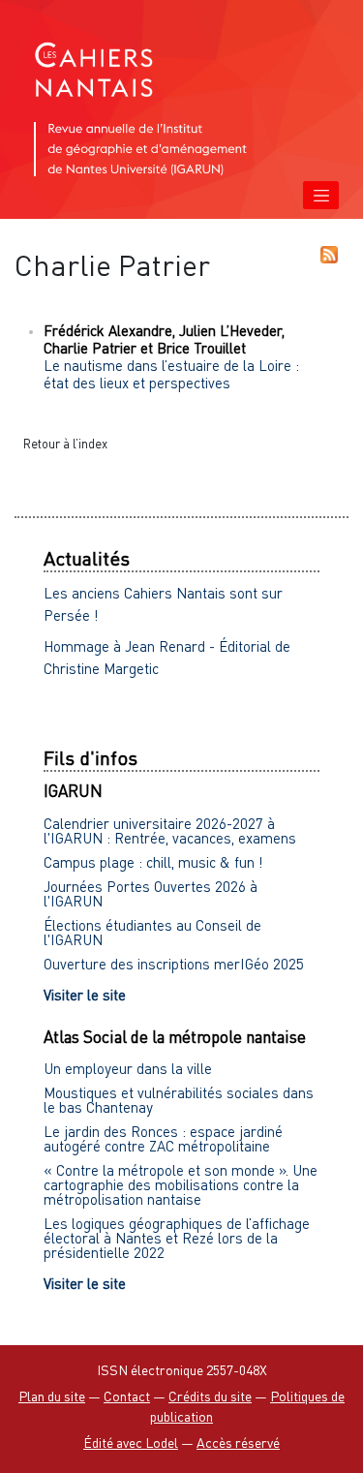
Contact (127, 1396)
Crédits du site (210, 1396)
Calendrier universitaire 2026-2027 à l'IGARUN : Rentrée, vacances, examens (170, 830)
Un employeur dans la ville (128, 1068)
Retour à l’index (65, 443)
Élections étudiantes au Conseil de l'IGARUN (152, 932)
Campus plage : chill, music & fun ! (153, 862)
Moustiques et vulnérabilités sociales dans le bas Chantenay (179, 1100)
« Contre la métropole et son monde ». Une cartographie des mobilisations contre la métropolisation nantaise (181, 1184)
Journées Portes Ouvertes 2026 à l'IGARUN (150, 893)
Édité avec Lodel (130, 1442)
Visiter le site (85, 994)
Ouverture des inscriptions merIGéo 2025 (174, 963)
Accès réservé (238, 1442)
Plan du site (51, 1396)
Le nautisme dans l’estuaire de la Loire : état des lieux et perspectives (171, 373)
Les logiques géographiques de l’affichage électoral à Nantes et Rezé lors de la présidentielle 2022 (177, 1237)
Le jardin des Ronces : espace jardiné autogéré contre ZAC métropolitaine (163, 1138)
